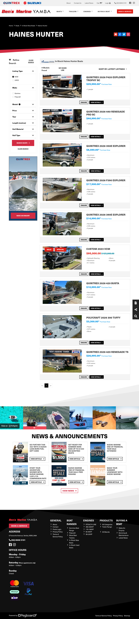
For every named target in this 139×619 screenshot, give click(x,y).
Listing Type (17, 71)
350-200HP (90, 527)
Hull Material (17, 129)
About (68, 3)
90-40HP (89, 532)
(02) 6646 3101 (18, 540)
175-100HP (90, 529)
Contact (55, 527)
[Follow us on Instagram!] (15, 545)
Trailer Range (107, 527)
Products (106, 520)
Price (14, 110)
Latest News (89, 3)
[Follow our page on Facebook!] (130, 3)
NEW (16, 77)
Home (11, 25)
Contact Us (77, 3)
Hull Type (16, 135)
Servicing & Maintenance (123, 534)
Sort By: (112, 69)
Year (14, 116)
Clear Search (31, 61)
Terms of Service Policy (58, 535)
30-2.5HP (89, 534)
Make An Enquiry (122, 529)
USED (17, 80)
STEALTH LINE (91, 524)
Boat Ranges (72, 522)
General (55, 520)
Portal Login (57, 529)
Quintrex (17, 93)
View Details (96, 102)
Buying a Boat (121, 522)
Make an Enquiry (23, 216)
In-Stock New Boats (28, 25)
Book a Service (125, 11)
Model (15, 104)
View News (68, 490)
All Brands (106, 532)
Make (14, 87)
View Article (36, 459)
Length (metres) (19, 123)
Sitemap (127, 615)
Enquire (84, 102)
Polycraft (18, 97)
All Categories (107, 524)
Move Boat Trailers (73, 536)
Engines (88, 520)
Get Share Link (63, 69)
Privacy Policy (58, 532)
